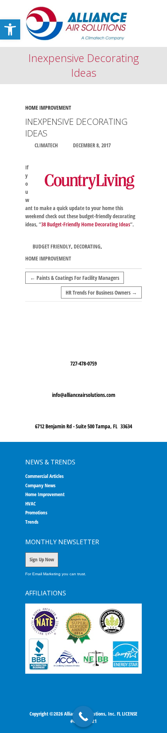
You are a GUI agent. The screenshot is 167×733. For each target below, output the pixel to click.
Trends (31, 521)
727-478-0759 (83, 363)
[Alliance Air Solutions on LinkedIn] (96, 701)
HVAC (30, 503)
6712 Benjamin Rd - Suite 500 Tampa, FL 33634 (83, 426)
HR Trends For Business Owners (101, 292)
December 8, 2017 (91, 145)
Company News (40, 485)
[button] (10, 29)
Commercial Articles (44, 476)
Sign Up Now (42, 559)
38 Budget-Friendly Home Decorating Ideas (85, 224)
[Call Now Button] (83, 716)
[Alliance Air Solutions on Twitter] (84, 701)
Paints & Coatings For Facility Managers (74, 277)
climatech (45, 145)
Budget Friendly (52, 246)
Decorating (87, 246)
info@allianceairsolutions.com (83, 394)
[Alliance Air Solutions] (76, 23)
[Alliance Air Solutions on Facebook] (73, 701)
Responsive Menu (137, 13)
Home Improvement (48, 107)
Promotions (36, 512)
